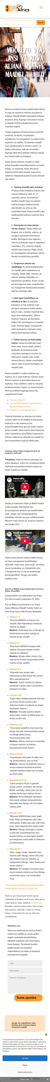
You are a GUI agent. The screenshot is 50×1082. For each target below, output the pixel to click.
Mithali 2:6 (14, 643)
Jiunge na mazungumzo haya (23, 410)
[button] (46, 1034)
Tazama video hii (17, 400)
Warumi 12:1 (16, 849)
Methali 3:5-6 (16, 813)
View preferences (25, 1072)
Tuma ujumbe (26, 997)
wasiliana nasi (36, 903)
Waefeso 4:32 (16, 725)
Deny (25, 1065)
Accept (25, 1058)
